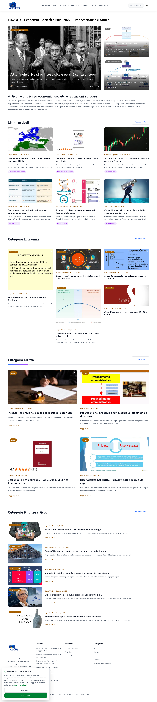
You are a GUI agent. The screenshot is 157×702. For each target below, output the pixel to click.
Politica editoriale (72, 694)
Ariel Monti (108, 206)
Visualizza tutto (141, 122)
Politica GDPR (60, 694)
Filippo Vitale (12, 155)
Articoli (39, 643)
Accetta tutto (25, 695)
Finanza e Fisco (73, 6)
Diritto (54, 6)
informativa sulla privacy (21, 685)
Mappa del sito (85, 694)
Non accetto (25, 690)
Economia (62, 6)
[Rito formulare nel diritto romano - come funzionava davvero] (126, 41)
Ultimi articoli (45, 6)
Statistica (85, 6)
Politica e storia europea (99, 6)
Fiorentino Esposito (111, 155)
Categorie (98, 643)
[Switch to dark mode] (147, 5)
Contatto (51, 694)
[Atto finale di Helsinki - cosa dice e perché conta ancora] (54, 58)
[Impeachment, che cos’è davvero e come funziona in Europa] (126, 74)
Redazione (70, 643)
